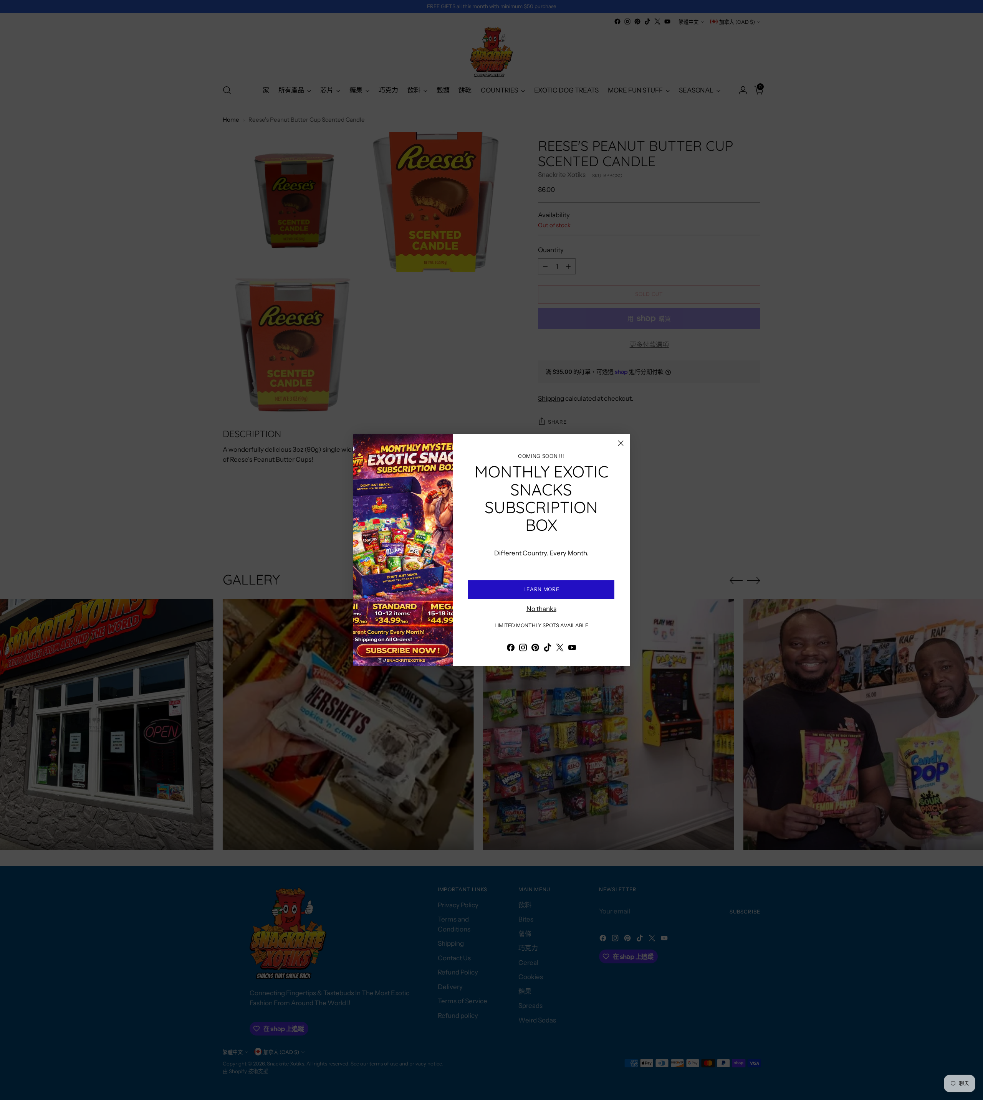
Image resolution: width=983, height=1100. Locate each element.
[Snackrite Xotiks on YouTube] (572, 649)
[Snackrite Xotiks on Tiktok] (547, 649)
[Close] (621, 443)
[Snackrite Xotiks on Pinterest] (535, 649)
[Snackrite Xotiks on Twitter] (559, 649)
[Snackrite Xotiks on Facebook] (510, 649)
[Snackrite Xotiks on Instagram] (523, 649)
